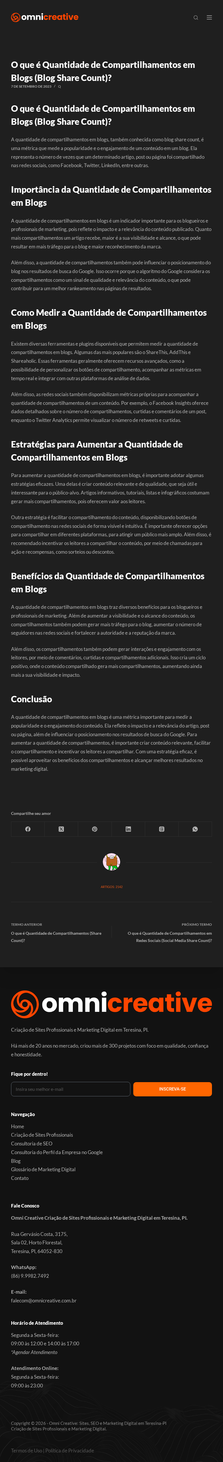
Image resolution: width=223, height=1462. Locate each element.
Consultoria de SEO (32, 1143)
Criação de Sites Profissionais (42, 1135)
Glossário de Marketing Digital (43, 1169)
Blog (16, 1161)
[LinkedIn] (128, 829)
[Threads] (162, 829)
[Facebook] (28, 829)
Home (17, 1126)
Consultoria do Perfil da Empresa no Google (57, 1152)
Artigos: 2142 (112, 887)
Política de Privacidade (69, 1450)
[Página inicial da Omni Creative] (44, 17)
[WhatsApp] (195, 829)
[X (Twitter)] (61, 829)
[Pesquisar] (196, 17)
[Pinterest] (95, 829)
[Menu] (209, 17)
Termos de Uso (26, 1450)
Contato (19, 1178)
